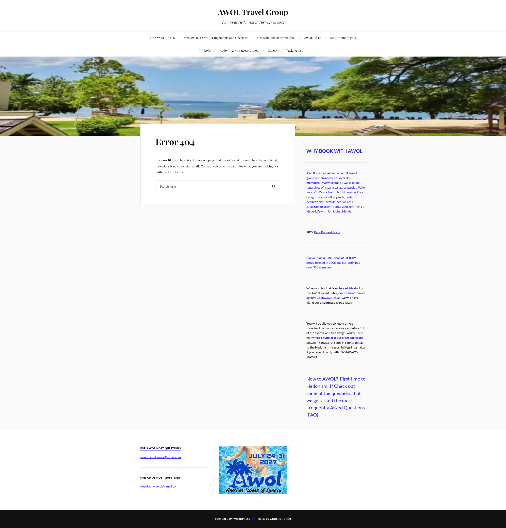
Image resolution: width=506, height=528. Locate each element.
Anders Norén (280, 518)
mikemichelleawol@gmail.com (160, 457)
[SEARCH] (274, 186)
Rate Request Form (327, 232)
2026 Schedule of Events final (275, 38)
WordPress (241, 518)
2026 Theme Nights (343, 38)
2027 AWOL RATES (162, 38)
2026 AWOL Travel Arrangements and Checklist (215, 38)
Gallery (273, 50)
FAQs (207, 50)
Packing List (294, 50)
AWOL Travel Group (253, 12)
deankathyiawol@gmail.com (159, 486)
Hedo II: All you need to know (239, 50)
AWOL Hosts (312, 38)
